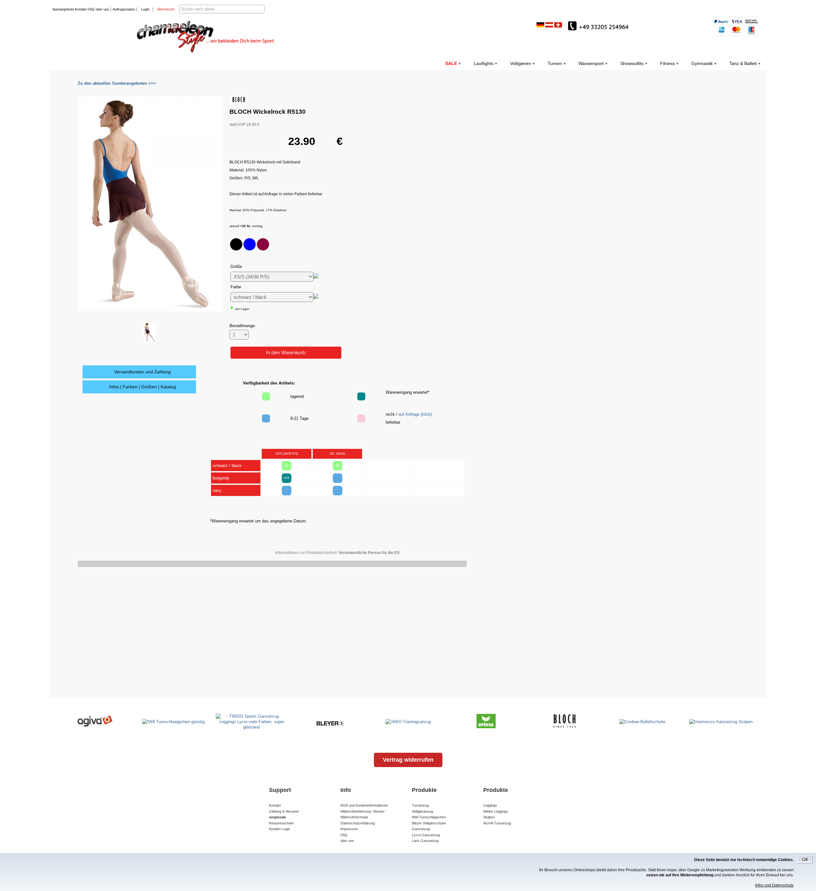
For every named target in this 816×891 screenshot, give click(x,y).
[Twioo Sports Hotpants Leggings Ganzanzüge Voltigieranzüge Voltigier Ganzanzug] (252, 727)
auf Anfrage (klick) (415, 414)
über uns (102, 9)
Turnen (555, 63)
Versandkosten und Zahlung (142, 371)
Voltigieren (520, 63)
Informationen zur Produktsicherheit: (337, 552)
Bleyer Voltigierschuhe (429, 823)
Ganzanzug (421, 829)
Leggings (490, 805)
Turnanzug (420, 805)
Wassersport (591, 63)
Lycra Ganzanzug (426, 835)
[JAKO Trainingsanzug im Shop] (408, 721)
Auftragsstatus (124, 9)
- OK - (805, 859)
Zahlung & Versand (283, 811)
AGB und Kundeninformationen (364, 805)
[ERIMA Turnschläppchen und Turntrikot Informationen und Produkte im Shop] (486, 726)
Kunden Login (279, 829)
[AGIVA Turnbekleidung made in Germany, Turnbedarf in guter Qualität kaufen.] (95, 726)
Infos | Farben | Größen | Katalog (142, 386)
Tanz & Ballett (743, 63)
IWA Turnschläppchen (429, 817)
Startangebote (63, 9)
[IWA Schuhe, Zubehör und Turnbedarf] (173, 721)
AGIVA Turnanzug (497, 823)
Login (145, 9)
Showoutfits (632, 63)
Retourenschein (281, 823)
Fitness (667, 63)
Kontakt (80, 9)
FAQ (91, 9)
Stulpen (489, 817)
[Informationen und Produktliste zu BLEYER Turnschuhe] (330, 726)
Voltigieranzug (422, 811)
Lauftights (483, 63)
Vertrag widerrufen (408, 760)
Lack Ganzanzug (425, 841)
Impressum (349, 829)
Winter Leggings (495, 811)
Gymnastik (702, 63)
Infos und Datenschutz (774, 885)
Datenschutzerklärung (357, 823)
